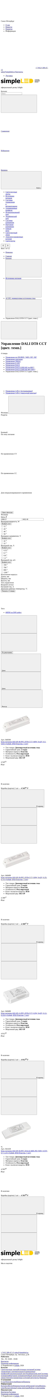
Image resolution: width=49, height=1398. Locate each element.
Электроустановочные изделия (17, 1378)
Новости (8, 27)
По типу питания (7, 434)
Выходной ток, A (7, 545)
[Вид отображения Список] (19, 642)
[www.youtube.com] (18, 1333)
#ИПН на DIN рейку (13, 612)
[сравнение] (19, 816)
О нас (7, 25)
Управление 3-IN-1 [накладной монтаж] (20, 393)
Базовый (4, 432)
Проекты (8, 29)
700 (6, 567)
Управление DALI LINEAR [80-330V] (20, 369)
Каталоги (4, 1386)
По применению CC (9, 473)
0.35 (6, 550)
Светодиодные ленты (9, 1369)
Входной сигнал (7, 585)
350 (6, 565)
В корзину (39, 806)
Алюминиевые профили (11, 209)
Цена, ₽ (4, 517)
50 (5, 534)
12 (5, 526)
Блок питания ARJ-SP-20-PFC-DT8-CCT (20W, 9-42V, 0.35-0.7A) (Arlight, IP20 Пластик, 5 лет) (24, 878)
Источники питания (9, 197)
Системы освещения (9, 221)
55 (5, 543)
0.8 (5, 555)
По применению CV (9, 454)
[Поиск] (19, 104)
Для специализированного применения (16, 493)
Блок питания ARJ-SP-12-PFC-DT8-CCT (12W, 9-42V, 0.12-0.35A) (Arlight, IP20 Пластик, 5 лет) (24, 1014)
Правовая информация (10, 1363)
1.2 (5, 558)
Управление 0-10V (12, 363)
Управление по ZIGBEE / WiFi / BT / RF (21, 357)
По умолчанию (7, 652)
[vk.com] (18, 1281)
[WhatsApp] (18, 68)
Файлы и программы (37, 1388)
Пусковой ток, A (7, 587)
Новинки (9, 252)
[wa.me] (18, 1316)
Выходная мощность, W (10, 521)
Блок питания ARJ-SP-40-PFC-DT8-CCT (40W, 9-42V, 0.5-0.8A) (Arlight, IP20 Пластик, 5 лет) (23, 743)
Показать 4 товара (8, 591)
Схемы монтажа (22, 1388)
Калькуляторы (10, 1388)
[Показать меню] (23, 268)
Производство (10, 1382)
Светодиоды (10, 241)
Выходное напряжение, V (11, 536)
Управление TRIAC (13, 361)
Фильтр (4, 706)
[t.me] (18, 1298)
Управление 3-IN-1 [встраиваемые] (19, 391)
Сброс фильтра (7, 512)
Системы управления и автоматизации (20, 1371)
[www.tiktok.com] (18, 1350)
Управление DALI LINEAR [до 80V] (19, 367)
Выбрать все (6, 524)
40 (5, 531)
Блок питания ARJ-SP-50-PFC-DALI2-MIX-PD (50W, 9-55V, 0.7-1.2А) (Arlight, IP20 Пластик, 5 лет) (24, 1152)
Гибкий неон (8, 230)
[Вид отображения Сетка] (19, 624)
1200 (6, 572)
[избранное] (19, 834)
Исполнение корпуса (9, 574)
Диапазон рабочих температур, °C (14, 589)
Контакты (19, 72)
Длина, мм (5, 577)
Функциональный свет (17, 1374)
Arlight (16, 1365)
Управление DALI (12, 365)
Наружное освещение (9, 226)
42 (5, 541)
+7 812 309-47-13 (7, 1353)
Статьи (37, 1386)
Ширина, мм (6, 579)
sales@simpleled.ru (21, 1353)
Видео (10, 1386)
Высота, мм (5, 581)
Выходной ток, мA (8, 560)
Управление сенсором (14, 359)
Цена (4, 670)
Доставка (9, 76)
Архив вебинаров (27, 1386)
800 (6, 570)
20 (5, 529)
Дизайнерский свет (33, 1374)
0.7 (5, 553)
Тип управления (7, 583)
